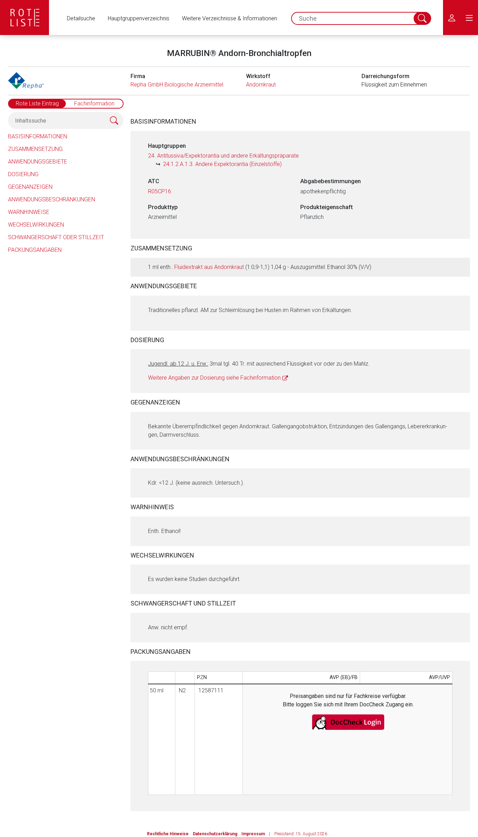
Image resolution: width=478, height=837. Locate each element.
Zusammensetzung (35, 149)
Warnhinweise (28, 212)
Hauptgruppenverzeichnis (138, 18)
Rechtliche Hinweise (168, 833)
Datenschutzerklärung (215, 833)
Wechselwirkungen (36, 224)
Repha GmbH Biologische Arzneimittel (177, 84)
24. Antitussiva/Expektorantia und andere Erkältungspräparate (223, 155)
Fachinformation (94, 103)
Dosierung (23, 174)
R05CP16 (159, 191)
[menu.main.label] (469, 18)
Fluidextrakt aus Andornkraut (209, 267)
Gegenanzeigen (30, 187)
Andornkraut (261, 84)
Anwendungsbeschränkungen (51, 199)
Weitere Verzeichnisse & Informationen (229, 18)
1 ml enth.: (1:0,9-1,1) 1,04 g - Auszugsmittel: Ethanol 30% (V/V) (259, 267)
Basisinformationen (37, 136)
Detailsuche (81, 18)
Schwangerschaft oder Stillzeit (56, 237)
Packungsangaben (35, 250)
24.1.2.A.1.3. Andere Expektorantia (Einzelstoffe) (222, 164)
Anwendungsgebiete (37, 161)
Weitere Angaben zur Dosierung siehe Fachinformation (214, 377)
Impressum (253, 833)
